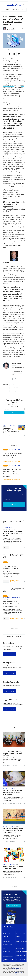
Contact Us (19, 930)
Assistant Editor (15, 367)
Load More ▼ (14, 886)
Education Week (21, 367)
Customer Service (20, 939)
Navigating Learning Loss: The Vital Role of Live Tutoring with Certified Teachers (12, 473)
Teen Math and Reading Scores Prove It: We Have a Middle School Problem (11, 431)
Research (12, 390)
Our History (6, 936)
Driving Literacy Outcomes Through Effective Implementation (12, 456)
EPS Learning (16, 461)
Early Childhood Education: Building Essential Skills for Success (13, 533)
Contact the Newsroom (22, 941)
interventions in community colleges (11, 84)
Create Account (13, 905)
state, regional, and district (13, 86)
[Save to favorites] (14, 54)
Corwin (13, 581)
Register (6, 547)
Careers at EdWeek (7, 944)
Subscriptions (6, 951)
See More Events (14, 628)
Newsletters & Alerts (8, 954)
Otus (22, 618)
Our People (6, 939)
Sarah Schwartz (6, 765)
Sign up (13, 504)
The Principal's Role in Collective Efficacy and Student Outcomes (11, 604)
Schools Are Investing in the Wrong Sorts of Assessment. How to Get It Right (13, 830)
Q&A (20, 14)
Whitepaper (6, 451)
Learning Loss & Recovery (16, 387)
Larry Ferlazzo (6, 877)
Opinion (5, 426)
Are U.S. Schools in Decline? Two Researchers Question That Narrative (12, 792)
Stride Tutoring (16, 479)
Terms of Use (18, 972)
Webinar (5, 564)
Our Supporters (7, 941)
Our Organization (7, 933)
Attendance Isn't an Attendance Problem (10, 568)
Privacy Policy (15, 968)
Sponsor (5, 467)
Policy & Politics (15, 9)
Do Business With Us (22, 948)
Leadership (7, 9)
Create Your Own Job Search (13, 719)
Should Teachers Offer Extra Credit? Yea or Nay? (13, 867)
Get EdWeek (6, 948)
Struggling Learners (14, 384)
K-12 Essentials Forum (9, 529)
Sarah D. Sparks (12, 28)
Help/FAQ (18, 936)
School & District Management (11, 597)
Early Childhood (7, 527)
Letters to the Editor (21, 933)
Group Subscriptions (8, 956)
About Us (5, 930)
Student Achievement (10, 14)
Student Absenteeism (14, 562)
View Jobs (9, 654)
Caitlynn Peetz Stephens (9, 803)
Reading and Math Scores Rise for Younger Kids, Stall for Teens (12, 753)
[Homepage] (14, 5)
